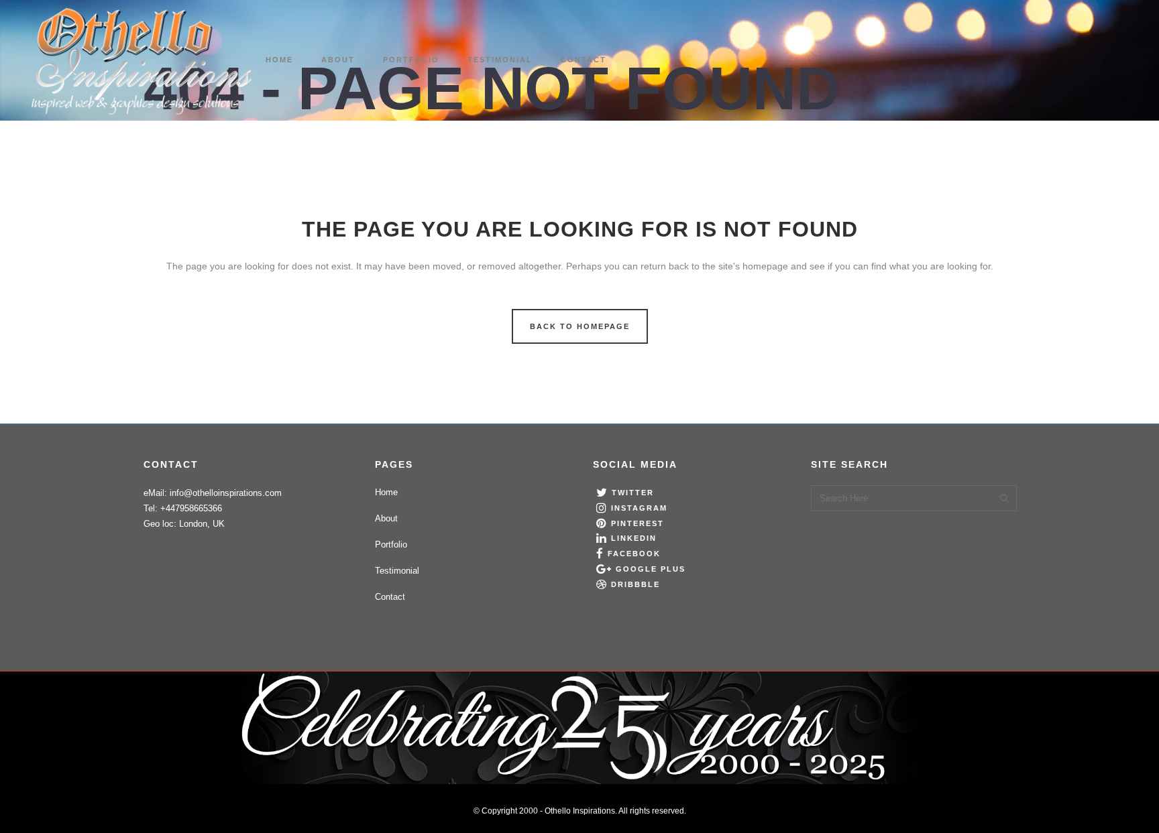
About (386, 518)
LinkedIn (634, 538)
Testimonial (397, 571)
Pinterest (637, 523)
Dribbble (635, 584)
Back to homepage (580, 326)
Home (386, 492)
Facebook (634, 554)
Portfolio (391, 544)
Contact (390, 597)
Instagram (639, 508)
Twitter (633, 493)
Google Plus (650, 569)
